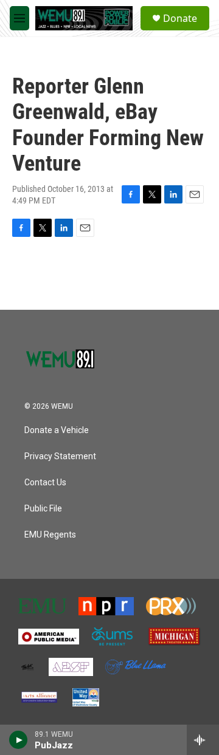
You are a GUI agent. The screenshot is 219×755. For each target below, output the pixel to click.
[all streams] (203, 740)
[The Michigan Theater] (174, 636)
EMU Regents (50, 534)
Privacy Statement (60, 456)
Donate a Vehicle (56, 430)
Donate (180, 18)
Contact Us (45, 482)
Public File (43, 508)
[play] (18, 740)
